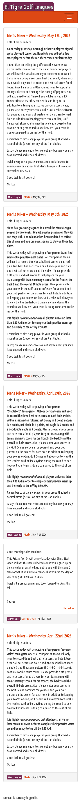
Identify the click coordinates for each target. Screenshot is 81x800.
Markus (28, 197)
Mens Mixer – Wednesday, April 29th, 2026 (38, 393)
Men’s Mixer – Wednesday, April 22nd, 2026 (39, 636)
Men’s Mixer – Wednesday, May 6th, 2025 (38, 214)
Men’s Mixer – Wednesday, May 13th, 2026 (38, 35)
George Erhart (28, 618)
